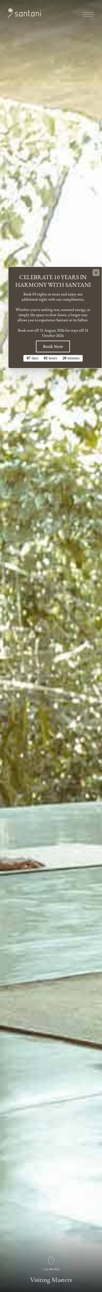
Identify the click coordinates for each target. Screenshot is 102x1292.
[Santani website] (24, 13)
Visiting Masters (51, 1280)
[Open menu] (88, 14)
